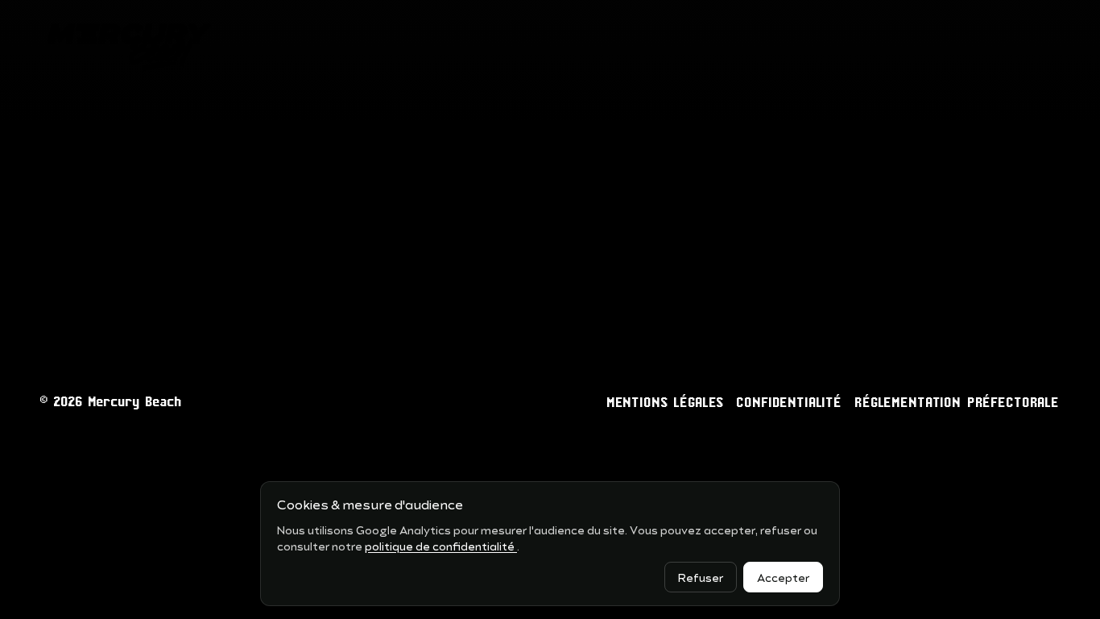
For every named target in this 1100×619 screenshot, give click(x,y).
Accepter (783, 576)
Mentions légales (666, 402)
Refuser (700, 576)
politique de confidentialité (441, 545)
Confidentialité (789, 402)
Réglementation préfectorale (957, 402)
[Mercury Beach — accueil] (128, 45)
